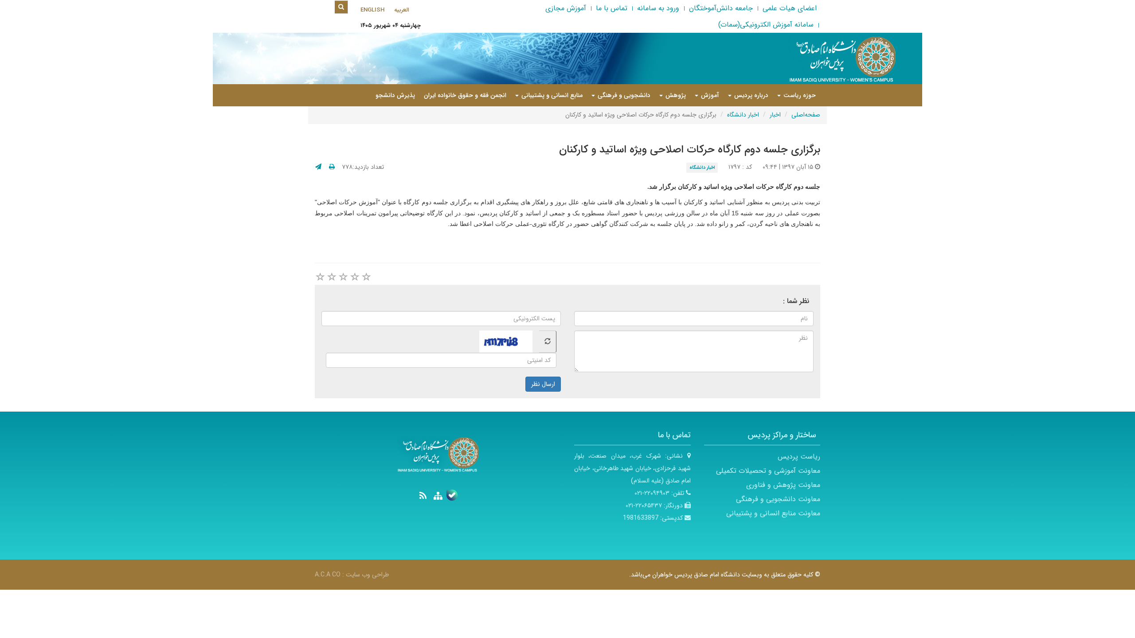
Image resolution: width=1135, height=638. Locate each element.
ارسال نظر (543, 384)
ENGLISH (372, 10)
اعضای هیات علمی (790, 8)
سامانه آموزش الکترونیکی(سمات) (766, 24)
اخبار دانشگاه (743, 115)
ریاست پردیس (799, 456)
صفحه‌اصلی (805, 115)
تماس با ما (611, 8)
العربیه (401, 10)
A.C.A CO (327, 575)
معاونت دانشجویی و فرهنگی (778, 499)
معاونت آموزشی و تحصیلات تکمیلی (768, 470)
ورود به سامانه (658, 8)
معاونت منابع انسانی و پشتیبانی (773, 513)
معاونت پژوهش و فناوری (783, 484)
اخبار (775, 115)
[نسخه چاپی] (332, 167)
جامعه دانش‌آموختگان (721, 8)
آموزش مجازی (565, 8)
